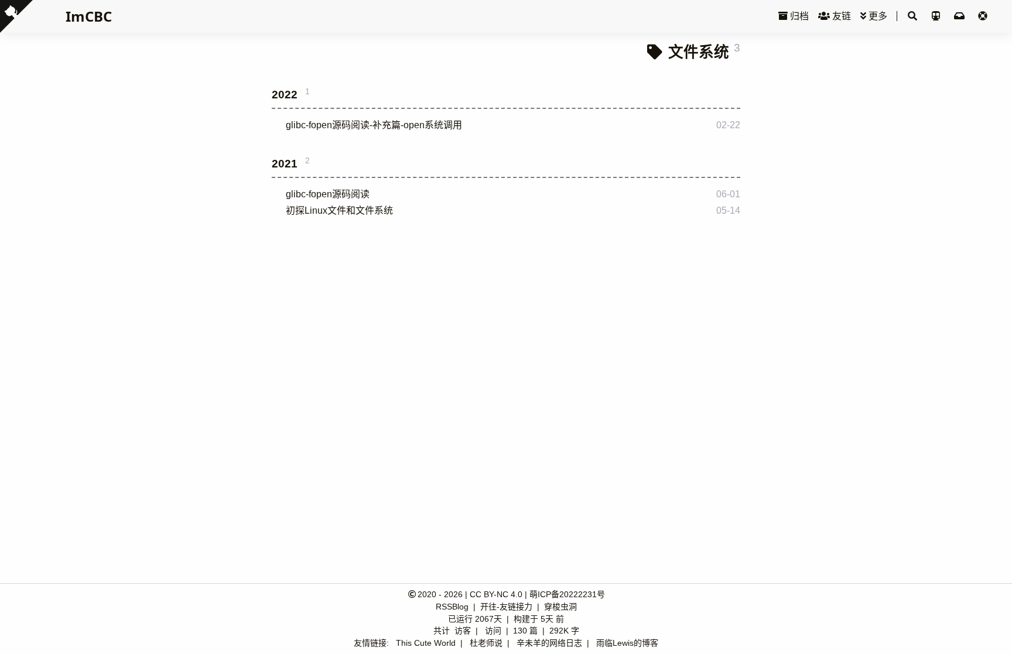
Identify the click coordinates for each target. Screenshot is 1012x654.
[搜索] (912, 16)
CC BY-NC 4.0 (496, 594)
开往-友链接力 (507, 606)
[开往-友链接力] (937, 16)
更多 (876, 16)
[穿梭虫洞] (983, 16)
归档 (798, 16)
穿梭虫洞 (560, 606)
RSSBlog (453, 606)
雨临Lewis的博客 (627, 643)
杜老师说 (486, 643)
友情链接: (371, 643)
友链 (840, 16)
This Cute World (426, 643)
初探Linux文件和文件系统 (339, 210)
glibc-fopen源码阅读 (328, 194)
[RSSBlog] (960, 16)
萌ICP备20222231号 (567, 594)
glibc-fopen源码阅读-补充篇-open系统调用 (374, 125)
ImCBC (89, 16)
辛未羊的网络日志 (549, 643)
